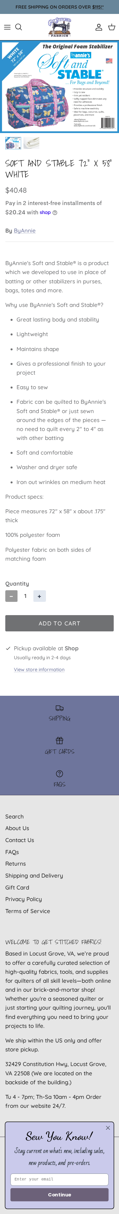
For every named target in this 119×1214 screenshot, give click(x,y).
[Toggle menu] (7, 27)
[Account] (97, 27)
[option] (59, 86)
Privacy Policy (23, 898)
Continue (59, 1194)
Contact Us (19, 839)
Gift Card (17, 887)
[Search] (22, 27)
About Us (17, 827)
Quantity (17, 583)
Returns (15, 863)
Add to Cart (59, 623)
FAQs (12, 851)
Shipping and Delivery (34, 875)
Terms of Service (27, 910)
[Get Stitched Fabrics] (59, 27)
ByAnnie (25, 230)
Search (14, 816)
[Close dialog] (108, 1127)
